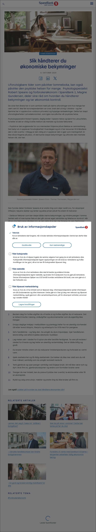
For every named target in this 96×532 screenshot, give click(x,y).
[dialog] (48, 266)
